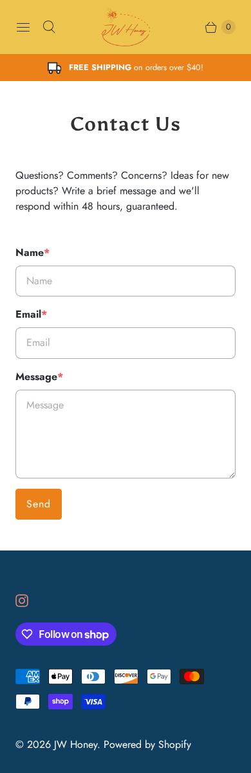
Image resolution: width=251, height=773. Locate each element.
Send (38, 503)
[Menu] (23, 27)
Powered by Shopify (147, 744)
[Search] (49, 27)
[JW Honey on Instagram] (29, 601)
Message (39, 376)
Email (31, 314)
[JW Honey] (126, 27)
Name (32, 252)
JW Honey (75, 744)
